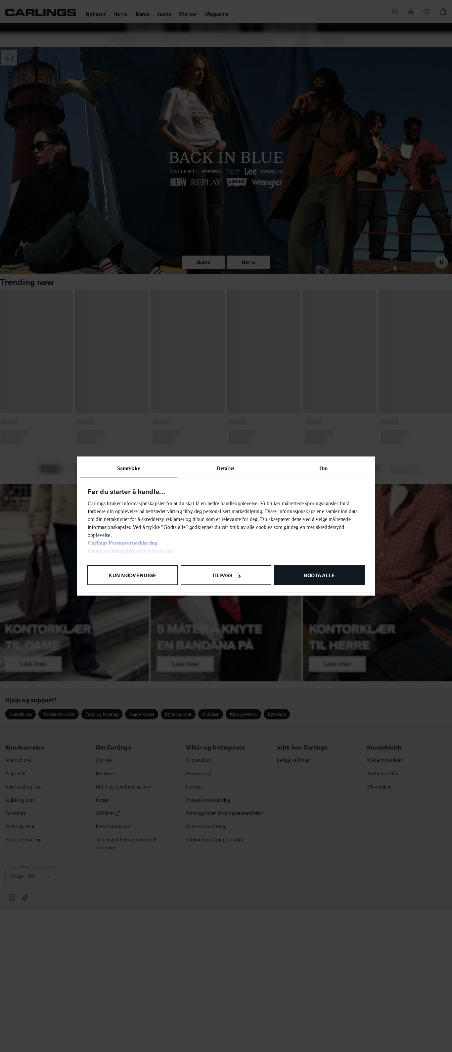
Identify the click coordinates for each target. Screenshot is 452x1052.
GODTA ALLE (319, 575)
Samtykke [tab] (128, 468)
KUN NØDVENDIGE (132, 575)
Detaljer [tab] (226, 468)
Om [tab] (323, 468)
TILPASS (222, 575)
